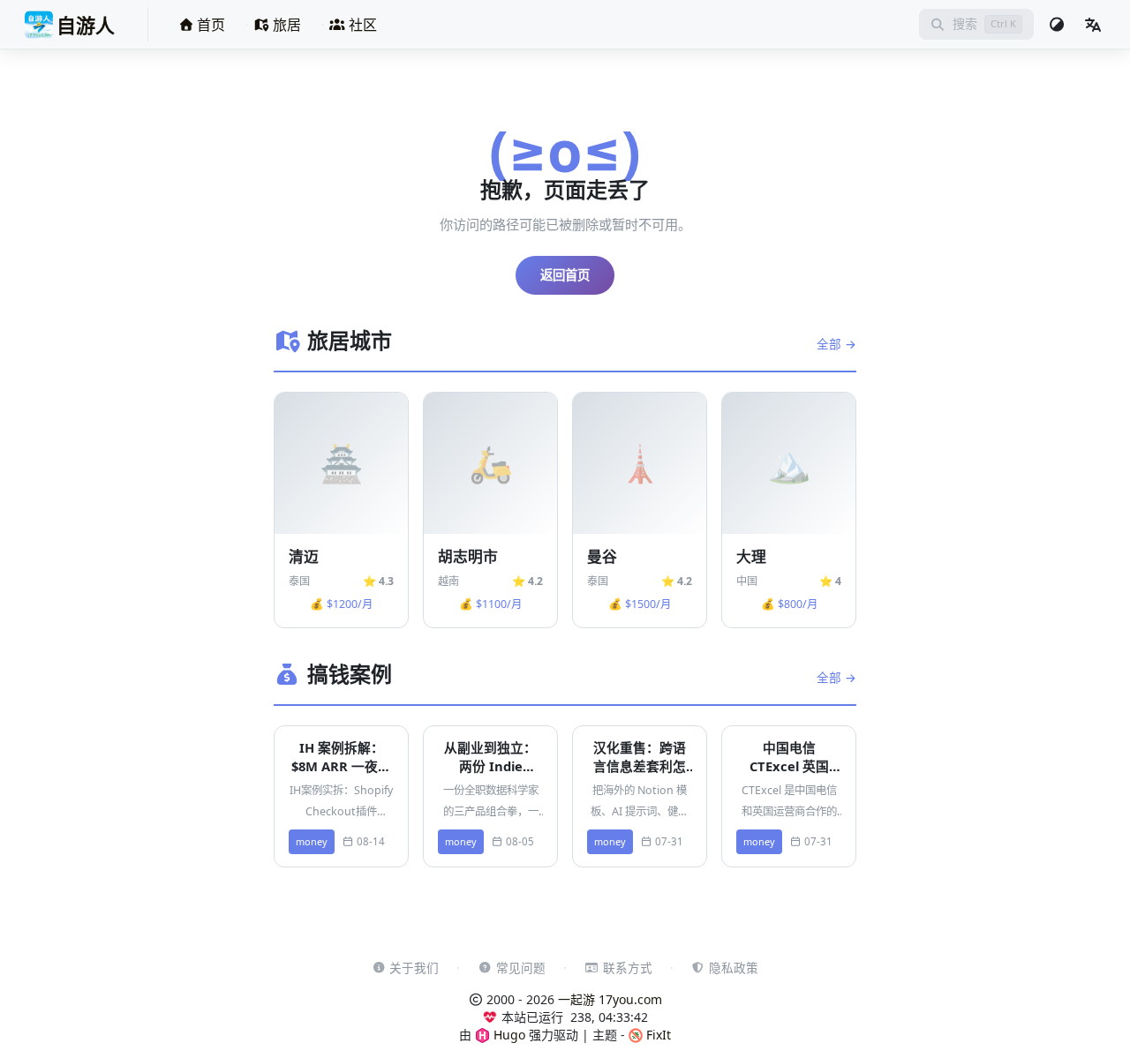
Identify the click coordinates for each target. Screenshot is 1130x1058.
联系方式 (627, 967)
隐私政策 (733, 967)
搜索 (965, 23)
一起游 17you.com (610, 999)
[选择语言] (1093, 25)
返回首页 (565, 274)
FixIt (657, 1034)
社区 (361, 24)
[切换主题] (1057, 25)
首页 (209, 24)
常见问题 (521, 967)
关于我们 (414, 967)
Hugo (507, 1034)
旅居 (285, 24)
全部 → (836, 343)
